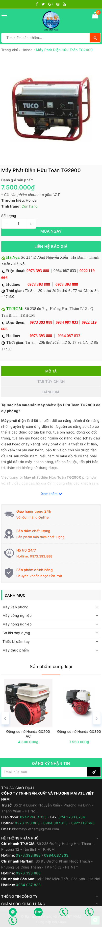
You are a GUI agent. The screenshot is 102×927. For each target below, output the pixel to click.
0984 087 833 (64, 271)
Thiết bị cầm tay (16, 641)
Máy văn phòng (15, 607)
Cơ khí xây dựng (16, 633)
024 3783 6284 (71, 817)
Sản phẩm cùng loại (51, 666)
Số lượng (8, 216)
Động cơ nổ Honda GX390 (76, 731)
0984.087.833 (55, 823)
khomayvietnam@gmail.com (35, 829)
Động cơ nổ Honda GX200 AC (25, 733)
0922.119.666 (83, 823)
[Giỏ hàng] (95, 16)
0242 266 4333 (34, 817)
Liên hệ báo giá (51, 246)
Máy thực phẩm (15, 650)
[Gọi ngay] (63, 912)
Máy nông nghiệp (17, 624)
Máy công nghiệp (17, 615)
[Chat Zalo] (38, 912)
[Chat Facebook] (13, 912)
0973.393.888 (41, 556)
